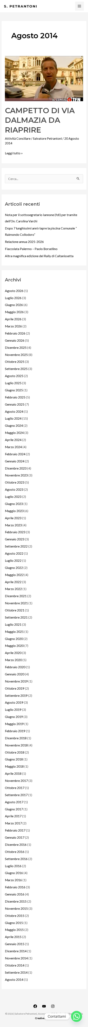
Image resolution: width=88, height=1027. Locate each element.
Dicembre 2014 (16, 951)
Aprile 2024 (13, 440)
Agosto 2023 (14, 489)
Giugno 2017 (14, 809)
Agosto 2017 (14, 802)
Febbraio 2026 (15, 333)
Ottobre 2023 (14, 482)
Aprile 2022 (13, 582)
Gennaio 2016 (14, 894)
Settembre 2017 (16, 795)
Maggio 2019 (14, 724)
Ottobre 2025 (14, 361)
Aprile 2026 (13, 319)
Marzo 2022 (13, 589)
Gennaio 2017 (14, 837)
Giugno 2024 (14, 425)
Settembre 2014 (16, 972)
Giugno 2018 (14, 759)
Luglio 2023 (13, 496)
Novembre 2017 (16, 780)
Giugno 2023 (14, 504)
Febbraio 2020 (15, 667)
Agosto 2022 (14, 553)
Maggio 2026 (14, 312)
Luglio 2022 (13, 560)
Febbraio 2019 (15, 731)
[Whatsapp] (76, 1016)
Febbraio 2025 (15, 397)
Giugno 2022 (14, 567)
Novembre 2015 (16, 908)
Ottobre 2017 (14, 788)
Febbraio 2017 (15, 830)
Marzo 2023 (13, 525)
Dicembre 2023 (16, 468)
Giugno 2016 (14, 873)
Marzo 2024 (13, 447)
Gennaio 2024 (14, 461)
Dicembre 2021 (16, 596)
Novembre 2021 (16, 603)
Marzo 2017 (13, 823)
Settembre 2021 (16, 617)
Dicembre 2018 (16, 738)
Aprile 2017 (13, 816)
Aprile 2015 (13, 937)
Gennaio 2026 (14, 340)
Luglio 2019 (13, 709)
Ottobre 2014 (14, 965)
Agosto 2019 (14, 702)
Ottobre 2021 (14, 610)
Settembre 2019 (16, 695)
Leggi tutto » (14, 152)
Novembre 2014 (16, 958)
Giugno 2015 (14, 923)
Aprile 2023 (13, 518)
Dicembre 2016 (16, 844)
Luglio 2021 (13, 624)
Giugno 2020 (14, 639)
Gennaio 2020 (14, 674)
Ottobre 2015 (14, 915)
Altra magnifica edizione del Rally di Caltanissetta (39, 256)
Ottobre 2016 (14, 852)
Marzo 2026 (13, 326)
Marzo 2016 (13, 880)
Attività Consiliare (17, 138)
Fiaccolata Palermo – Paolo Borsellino (31, 249)
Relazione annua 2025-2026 (24, 242)
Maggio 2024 (14, 432)
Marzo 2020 (13, 660)
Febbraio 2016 (15, 887)
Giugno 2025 (14, 390)
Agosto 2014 (14, 979)
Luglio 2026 (13, 298)
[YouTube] (44, 1006)
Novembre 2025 (16, 355)
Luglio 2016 (13, 866)
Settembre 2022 (16, 546)
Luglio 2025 (13, 383)
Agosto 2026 (14, 291)
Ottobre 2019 (14, 688)
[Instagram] (53, 1006)
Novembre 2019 (16, 681)
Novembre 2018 (16, 745)
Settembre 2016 (16, 859)
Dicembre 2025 (16, 347)
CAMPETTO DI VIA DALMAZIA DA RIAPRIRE (40, 120)
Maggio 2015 (14, 930)
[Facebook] (35, 1006)
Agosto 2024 (14, 411)
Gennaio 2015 (14, 944)
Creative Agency (44, 1018)
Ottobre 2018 (14, 752)
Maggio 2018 (14, 766)
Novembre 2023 (16, 475)
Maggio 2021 (14, 631)
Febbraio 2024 (15, 454)
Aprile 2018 (13, 773)
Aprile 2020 (13, 653)
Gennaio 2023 (14, 539)
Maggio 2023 (14, 511)
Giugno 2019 (14, 717)
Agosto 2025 (14, 376)
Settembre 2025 (16, 369)
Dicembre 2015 (16, 901)
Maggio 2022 (14, 575)
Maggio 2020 (14, 645)
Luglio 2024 (13, 418)
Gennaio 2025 (14, 404)
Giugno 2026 (14, 305)
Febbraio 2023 (15, 532)
